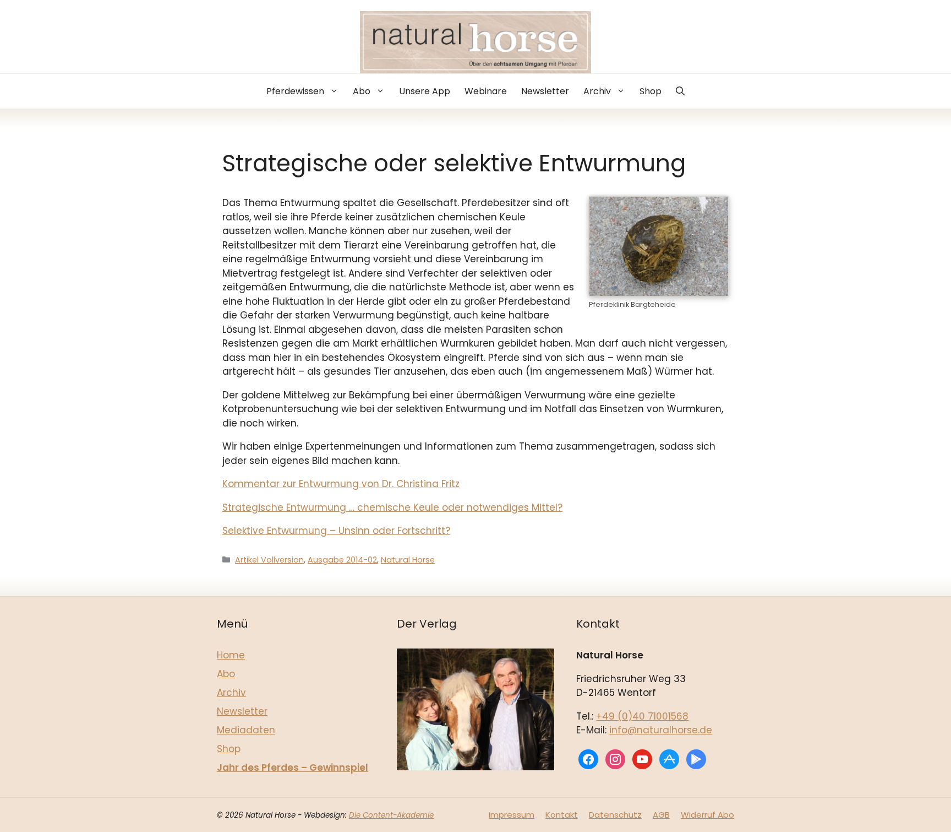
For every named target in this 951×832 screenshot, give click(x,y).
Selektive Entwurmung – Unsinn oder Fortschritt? (336, 530)
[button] (680, 91)
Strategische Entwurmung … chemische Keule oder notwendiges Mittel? (392, 507)
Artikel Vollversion (269, 559)
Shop (651, 91)
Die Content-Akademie (391, 815)
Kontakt (561, 814)
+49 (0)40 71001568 (642, 716)
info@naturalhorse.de (660, 730)
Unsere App (424, 91)
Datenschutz (615, 814)
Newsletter (545, 91)
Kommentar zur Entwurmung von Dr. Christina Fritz (341, 483)
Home (231, 655)
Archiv (597, 91)
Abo (361, 91)
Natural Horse (408, 559)
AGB (661, 814)
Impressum (511, 814)
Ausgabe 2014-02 (342, 559)
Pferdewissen (295, 91)
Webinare (485, 91)
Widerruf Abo (707, 814)
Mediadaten (246, 730)
